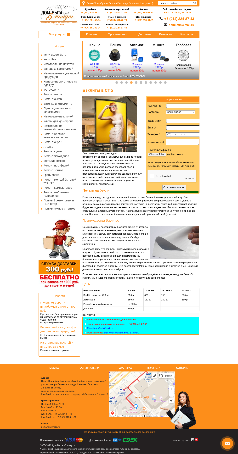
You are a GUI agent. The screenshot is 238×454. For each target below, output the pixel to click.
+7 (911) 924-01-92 (117, 12)
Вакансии (165, 34)
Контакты (186, 34)
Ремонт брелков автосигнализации (56, 135)
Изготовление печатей (59, 64)
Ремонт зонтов (53, 170)
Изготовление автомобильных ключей (60, 127)
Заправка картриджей (58, 68)
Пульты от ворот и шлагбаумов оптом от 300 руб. (57, 306)
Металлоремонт (54, 160)
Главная (91, 34)
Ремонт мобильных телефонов (56, 194)
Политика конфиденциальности (100, 432)
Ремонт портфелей (56, 165)
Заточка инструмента (58, 103)
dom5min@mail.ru (181, 25)
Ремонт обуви (53, 142)
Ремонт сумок (53, 151)
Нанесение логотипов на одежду (60, 83)
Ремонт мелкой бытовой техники (60, 181)
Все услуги (57, 34)
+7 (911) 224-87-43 (91, 12)
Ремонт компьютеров (58, 187)
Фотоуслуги (51, 89)
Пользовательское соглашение (137, 432)
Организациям (117, 34)
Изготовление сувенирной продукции (61, 75)
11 (165, 82)
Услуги (59, 46)
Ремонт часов (53, 94)
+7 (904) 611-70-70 (117, 20)
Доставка (144, 34)
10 (160, 82)
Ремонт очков (53, 99)
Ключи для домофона (58, 121)
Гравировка (51, 175)
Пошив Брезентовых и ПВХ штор (59, 202)
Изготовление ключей (58, 116)
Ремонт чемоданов (56, 156)
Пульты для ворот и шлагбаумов (57, 110)
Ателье (48, 146)
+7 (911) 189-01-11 (143, 12)
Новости (59, 296)
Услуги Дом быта (55, 54)
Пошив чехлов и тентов (59, 208)
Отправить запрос (174, 187)
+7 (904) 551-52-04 (90, 20)
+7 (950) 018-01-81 (143, 20)
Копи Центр (51, 59)
